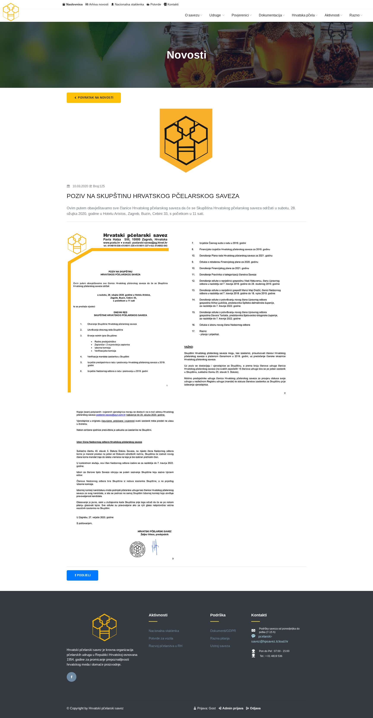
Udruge (215, 15)
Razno (354, 15)
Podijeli (84, 575)
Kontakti (173, 4)
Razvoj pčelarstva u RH (165, 646)
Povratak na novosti (95, 97)
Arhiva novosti (98, 4)
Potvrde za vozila (161, 638)
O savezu (192, 15)
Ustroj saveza (220, 646)
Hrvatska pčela (303, 15)
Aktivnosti (332, 15)
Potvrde (155, 4)
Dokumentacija (270, 15)
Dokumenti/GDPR (223, 631)
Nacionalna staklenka (129, 4)
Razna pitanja (219, 638)
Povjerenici (240, 15)
